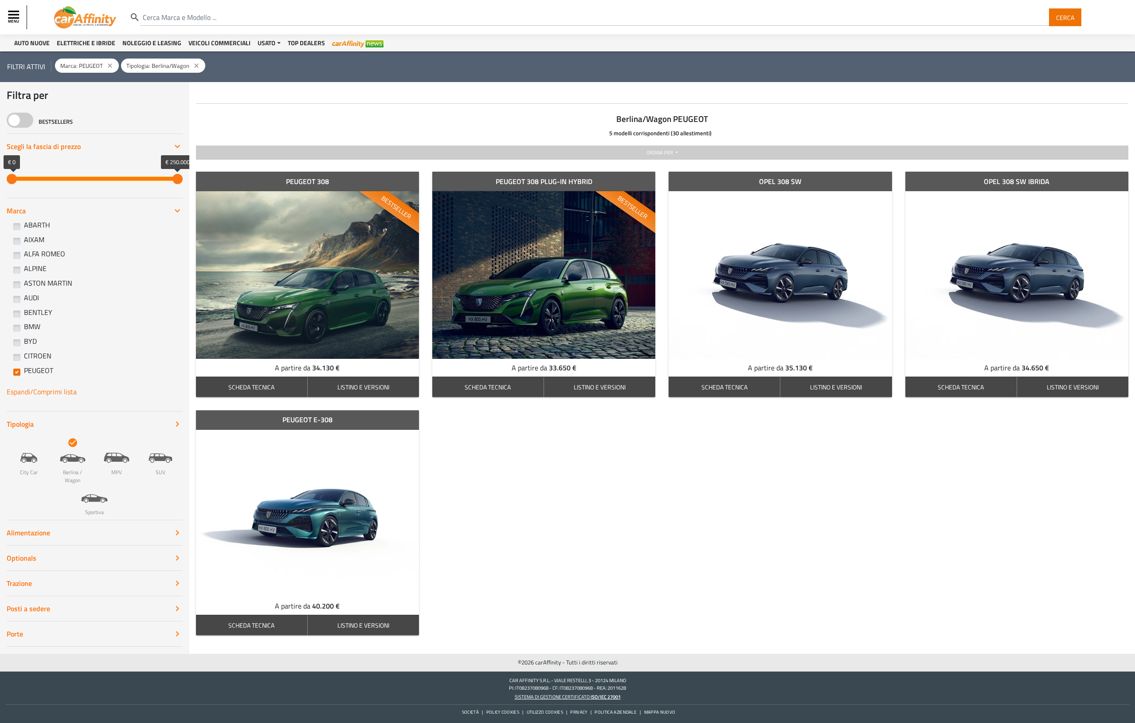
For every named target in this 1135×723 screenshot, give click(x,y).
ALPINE (35, 268)
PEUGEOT (38, 370)
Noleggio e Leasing (151, 42)
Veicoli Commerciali (219, 42)
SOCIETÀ (470, 712)
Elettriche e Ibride (86, 42)
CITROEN (37, 355)
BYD (30, 341)
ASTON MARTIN (48, 283)
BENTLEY (38, 312)
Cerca (1065, 17)
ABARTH (37, 224)
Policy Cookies (502, 712)
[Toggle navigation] (14, 17)
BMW (32, 326)
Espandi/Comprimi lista (42, 392)
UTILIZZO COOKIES (545, 712)
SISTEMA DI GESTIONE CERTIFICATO (568, 696)
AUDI (31, 297)
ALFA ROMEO (44, 253)
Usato (266, 42)
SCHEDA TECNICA (251, 387)
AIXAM (34, 239)
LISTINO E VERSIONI (363, 387)
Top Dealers (306, 42)
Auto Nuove (32, 42)
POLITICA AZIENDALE (616, 712)
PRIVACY (578, 712)
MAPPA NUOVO (660, 712)
